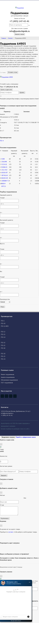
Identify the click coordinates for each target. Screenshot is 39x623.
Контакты (4, 407)
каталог (11, 532)
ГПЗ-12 (3, 332)
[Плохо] (2, 498)
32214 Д (4, 164)
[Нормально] (11, 498)
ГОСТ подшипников (7, 383)
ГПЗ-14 (3, 337)
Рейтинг (2, 495)
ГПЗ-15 (3, 342)
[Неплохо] (7, 498)
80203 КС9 (5, 178)
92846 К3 (4, 167)
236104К (4, 161)
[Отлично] (21, 498)
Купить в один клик (6, 89)
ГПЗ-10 (3, 323)
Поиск (2, 307)
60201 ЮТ (5, 172)
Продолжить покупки (8, 437)
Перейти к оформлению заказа (26, 437)
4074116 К (5, 175)
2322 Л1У (4, 170)
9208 (3, 159)
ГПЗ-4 (2, 141)
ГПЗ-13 (3, 334)
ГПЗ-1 (2, 321)
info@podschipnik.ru (19, 31)
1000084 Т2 (5, 181)
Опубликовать (5, 518)
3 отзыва (3, 72)
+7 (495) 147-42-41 (19, 21)
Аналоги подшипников (7, 377)
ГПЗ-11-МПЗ (4, 326)
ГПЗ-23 (3, 356)
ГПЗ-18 (3, 348)
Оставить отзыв (12, 72)
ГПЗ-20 (3, 354)
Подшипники (19, 13)
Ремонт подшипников (7, 374)
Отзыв (2, 505)
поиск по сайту (24, 429)
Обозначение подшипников (9, 380)
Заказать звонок (19, 34)
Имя (25, 498)
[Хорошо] (16, 498)
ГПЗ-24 (3, 359)
